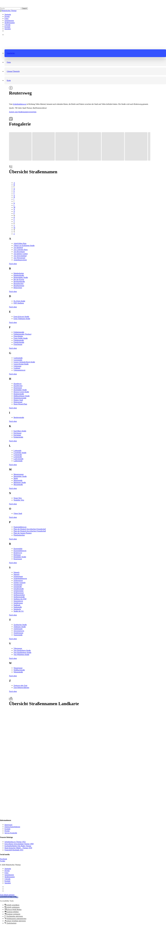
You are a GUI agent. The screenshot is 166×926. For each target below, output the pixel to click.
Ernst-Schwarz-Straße (21, 317)
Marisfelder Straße (20, 476)
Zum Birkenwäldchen (21, 687)
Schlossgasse (18, 580)
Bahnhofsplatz (19, 273)
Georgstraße (18, 360)
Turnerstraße (18, 635)
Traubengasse (18, 633)
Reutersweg (18, 553)
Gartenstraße (18, 358)
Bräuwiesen (18, 288)
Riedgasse (17, 555)
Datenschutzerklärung (12, 827)
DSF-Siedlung (19, 303)
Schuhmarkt (18, 585)
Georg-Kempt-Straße (21, 364)
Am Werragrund (19, 258)
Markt (16, 478)
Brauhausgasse (19, 286)
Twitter (2, 861)
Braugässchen (18, 283)
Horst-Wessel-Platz (20, 404)
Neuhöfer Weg (19, 500)
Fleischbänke (18, 336)
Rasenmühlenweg (20, 551)
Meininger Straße (20, 482)
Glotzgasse (17, 366)
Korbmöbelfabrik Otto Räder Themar (18, 846)
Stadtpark (17, 605)
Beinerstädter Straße (21, 277)
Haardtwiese (18, 386)
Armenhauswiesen (20, 260)
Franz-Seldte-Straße (21, 338)
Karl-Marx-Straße (20, 431)
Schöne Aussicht (19, 583)
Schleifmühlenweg (20, 578)
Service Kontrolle (11, 833)
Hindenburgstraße (20, 398)
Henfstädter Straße (20, 390)
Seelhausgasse (19, 593)
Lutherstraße (18, 461)
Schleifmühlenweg (19, 104)
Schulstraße (18, 587)
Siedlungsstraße (19, 597)
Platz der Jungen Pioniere (23, 533)
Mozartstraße (18, 484)
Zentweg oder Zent (20, 685)
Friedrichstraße (19, 342)
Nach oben (13, 264)
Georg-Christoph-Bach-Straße (24, 362)
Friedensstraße (19, 340)
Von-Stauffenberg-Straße (22, 652)
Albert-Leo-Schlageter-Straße (24, 245)
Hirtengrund (18, 402)
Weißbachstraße (19, 670)
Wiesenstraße (18, 672)
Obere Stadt (18, 513)
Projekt (7, 831)
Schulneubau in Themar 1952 (15, 842)
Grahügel (17, 368)
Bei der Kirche (19, 279)
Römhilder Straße (20, 557)
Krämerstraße (18, 437)
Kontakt (7, 829)
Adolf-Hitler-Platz (20, 243)
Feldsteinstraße (19, 332)
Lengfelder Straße (20, 453)
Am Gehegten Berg (21, 250)
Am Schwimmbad (20, 256)
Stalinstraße (18, 607)
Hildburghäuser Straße (22, 396)
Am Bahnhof (18, 248)
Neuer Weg (18, 498)
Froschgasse (18, 344)
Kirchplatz (17, 435)
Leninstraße (18, 455)
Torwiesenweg (19, 631)
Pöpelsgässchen (19, 535)
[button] (85, 53)
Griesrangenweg (19, 370)
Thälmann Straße (20, 627)
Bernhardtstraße (19, 281)
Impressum (8, 825)
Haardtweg (17, 384)
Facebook (3, 859)
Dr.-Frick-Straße (19, 301)
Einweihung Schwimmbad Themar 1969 (19, 844)
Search (24, 8)
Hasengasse (18, 388)
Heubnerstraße (19, 394)
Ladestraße (17, 451)
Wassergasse (18, 668)
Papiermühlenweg (20, 527)
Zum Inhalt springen (7, 895)
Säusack (16, 572)
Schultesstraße (19, 589)
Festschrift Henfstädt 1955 (14, 850)
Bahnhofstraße (19, 275)
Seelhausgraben (19, 595)
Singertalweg (18, 601)
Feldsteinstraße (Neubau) (22, 334)
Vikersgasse (18, 648)
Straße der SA (19, 611)
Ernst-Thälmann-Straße (22, 319)
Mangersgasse (19, 474)
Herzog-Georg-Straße (21, 392)
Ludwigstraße (18, 459)
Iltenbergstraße (19, 417)
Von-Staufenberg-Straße (22, 650)
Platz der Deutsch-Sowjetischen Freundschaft (30, 531)
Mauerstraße (18, 480)
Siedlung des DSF (20, 599)
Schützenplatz (18, 591)
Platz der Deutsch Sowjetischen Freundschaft (30, 529)
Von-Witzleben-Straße (21, 654)
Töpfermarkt (18, 629)
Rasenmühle (18, 549)
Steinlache (17, 609)
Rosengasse (18, 559)
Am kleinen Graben (21, 254)
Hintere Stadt (18, 400)
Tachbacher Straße (20, 625)
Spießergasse (18, 603)
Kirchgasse (17, 433)
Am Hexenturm (19, 252)
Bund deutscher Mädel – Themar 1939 (18, 848)
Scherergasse (18, 576)
